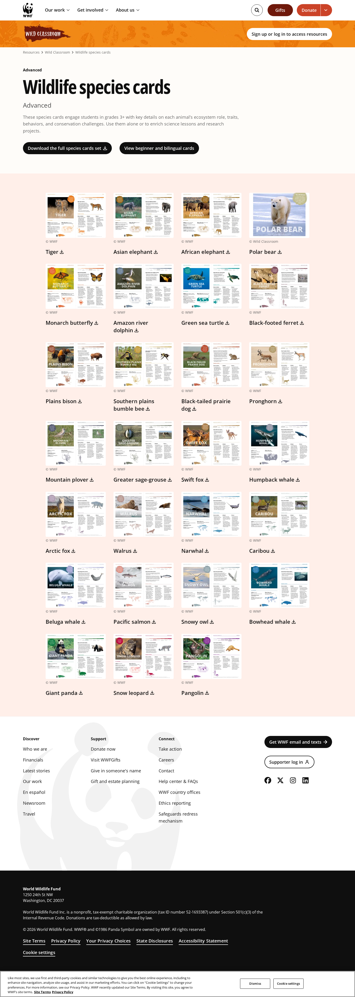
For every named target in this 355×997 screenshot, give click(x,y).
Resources (31, 52)
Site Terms (34, 941)
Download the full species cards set (64, 148)
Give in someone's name (116, 771)
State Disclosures (154, 941)
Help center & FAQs (178, 781)
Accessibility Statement (203, 941)
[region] (177, 984)
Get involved (90, 10)
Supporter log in (286, 762)
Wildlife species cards (93, 52)
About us (125, 10)
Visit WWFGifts (106, 760)
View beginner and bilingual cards (159, 148)
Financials (33, 760)
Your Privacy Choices (108, 941)
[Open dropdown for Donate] (326, 10)
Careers (166, 760)
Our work (55, 10)
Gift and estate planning (115, 781)
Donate (309, 10)
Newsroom (34, 803)
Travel (29, 814)
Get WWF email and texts (295, 742)
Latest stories (36, 771)
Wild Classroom (57, 52)
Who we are (35, 749)
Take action (170, 749)
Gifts (280, 10)
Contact (166, 771)
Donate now (103, 749)
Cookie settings (39, 952)
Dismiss (255, 983)
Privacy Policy (66, 941)
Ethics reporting (175, 803)
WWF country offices (179, 792)
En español (34, 792)
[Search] (257, 10)
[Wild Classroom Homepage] (47, 33)
